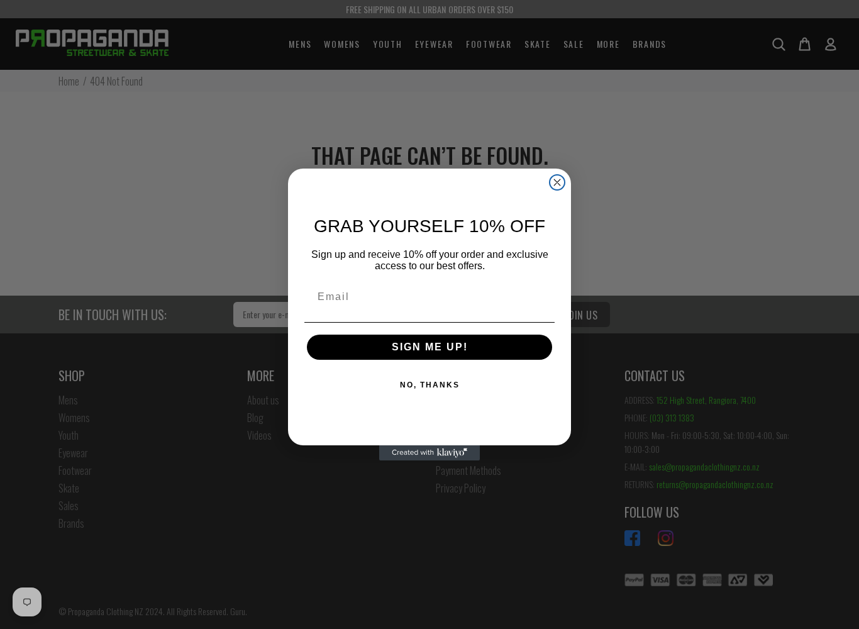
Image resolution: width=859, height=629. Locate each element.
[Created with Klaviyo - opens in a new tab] (429, 452)
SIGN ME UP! (430, 347)
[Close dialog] (557, 182)
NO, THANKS (430, 385)
